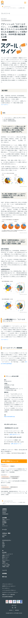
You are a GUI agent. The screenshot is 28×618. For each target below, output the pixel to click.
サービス (4, 529)
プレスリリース (7, 6)
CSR (3, 547)
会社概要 (4, 522)
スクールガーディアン (8, 501)
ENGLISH (11, 610)
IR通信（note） (5, 566)
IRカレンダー (5, 563)
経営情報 (4, 552)
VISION (4, 512)
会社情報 (4, 517)
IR (2, 550)
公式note (4, 535)
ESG (3, 542)
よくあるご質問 (6, 565)
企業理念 (4, 509)
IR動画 (3, 562)
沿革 (3, 524)
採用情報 (4, 573)
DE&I (3, 543)
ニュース (4, 570)
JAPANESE (17, 610)
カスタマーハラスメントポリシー (10, 592)
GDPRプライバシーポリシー (8, 586)
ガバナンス (4, 525)
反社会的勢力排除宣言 (7, 596)
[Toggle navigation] (25, 3)
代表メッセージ (6, 519)
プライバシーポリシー (7, 584)
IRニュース (4, 558)
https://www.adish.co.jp (9, 416)
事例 (3, 536)
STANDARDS (5, 514)
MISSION (4, 511)
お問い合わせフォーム (14, 434)
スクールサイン (4, 104)
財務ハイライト (6, 555)
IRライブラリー (6, 560)
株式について (5, 557)
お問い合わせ (14, 605)
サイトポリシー (6, 588)
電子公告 (4, 576)
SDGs (3, 545)
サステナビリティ (6, 540)
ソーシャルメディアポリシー (9, 590)
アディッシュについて (7, 554)
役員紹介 (4, 521)
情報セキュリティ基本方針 (8, 594)
